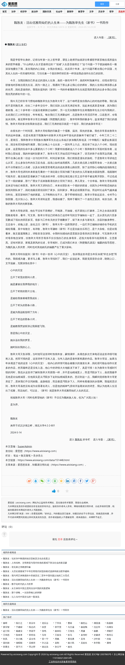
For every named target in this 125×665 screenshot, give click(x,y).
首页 (4, 11)
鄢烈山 (84, 623)
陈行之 (19, 623)
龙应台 (45, 623)
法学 (13, 11)
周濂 (83, 630)
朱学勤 (97, 642)
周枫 (57, 638)
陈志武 (32, 627)
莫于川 (19, 646)
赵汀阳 (6, 630)
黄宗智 (6, 627)
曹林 (70, 623)
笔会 (15, 455)
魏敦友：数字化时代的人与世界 (18, 584)
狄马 (70, 634)
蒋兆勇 (71, 638)
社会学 (59, 11)
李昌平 (32, 630)
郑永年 (32, 623)
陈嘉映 (110, 623)
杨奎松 (58, 630)
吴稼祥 (32, 642)
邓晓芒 (110, 630)
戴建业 (19, 630)
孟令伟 (32, 638)
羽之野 (32, 646)
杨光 (70, 646)
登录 (60, 539)
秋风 (5, 638)
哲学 (111, 11)
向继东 (110, 627)
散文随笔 (26, 455)
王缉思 (6, 634)
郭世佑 (32, 634)
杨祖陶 (84, 627)
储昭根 (19, 642)
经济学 (23, 11)
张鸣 (44, 630)
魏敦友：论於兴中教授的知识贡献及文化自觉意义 (26, 558)
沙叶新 (97, 638)
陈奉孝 (19, 634)
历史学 (101, 11)
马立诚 (71, 627)
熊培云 (110, 634)
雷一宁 (45, 638)
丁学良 (58, 623)
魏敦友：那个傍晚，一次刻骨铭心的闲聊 (22, 592)
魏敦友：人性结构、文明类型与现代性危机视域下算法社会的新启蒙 (35, 562)
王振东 (58, 634)
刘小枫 (19, 638)
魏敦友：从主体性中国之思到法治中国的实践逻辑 (26, 588)
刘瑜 (109, 638)
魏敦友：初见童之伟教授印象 (17, 567)
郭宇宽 (58, 627)
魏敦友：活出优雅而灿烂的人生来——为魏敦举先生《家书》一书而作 (36, 579)
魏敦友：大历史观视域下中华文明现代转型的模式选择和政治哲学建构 (36, 571)
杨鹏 (96, 630)
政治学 (35, 11)
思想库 (121, 11)
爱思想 (10, 5)
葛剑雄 (6, 642)
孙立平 (58, 646)
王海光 (71, 630)
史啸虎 (97, 634)
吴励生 (84, 642)
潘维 (109, 642)
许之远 (45, 642)
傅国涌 (97, 623)
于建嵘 (19, 627)
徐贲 (44, 627)
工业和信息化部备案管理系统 (62, 661)
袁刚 (57, 642)
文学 (91, 11)
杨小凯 (71, 642)
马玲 (44, 634)
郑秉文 (6, 646)
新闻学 (70, 11)
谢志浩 (45, 646)
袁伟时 (84, 634)
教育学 (81, 11)
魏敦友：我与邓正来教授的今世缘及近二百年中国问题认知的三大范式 (36, 575)
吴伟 (83, 638)
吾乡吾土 (38, 455)
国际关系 (47, 11)
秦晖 (5, 623)
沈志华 (97, 627)
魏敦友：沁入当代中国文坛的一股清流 (21, 596)
